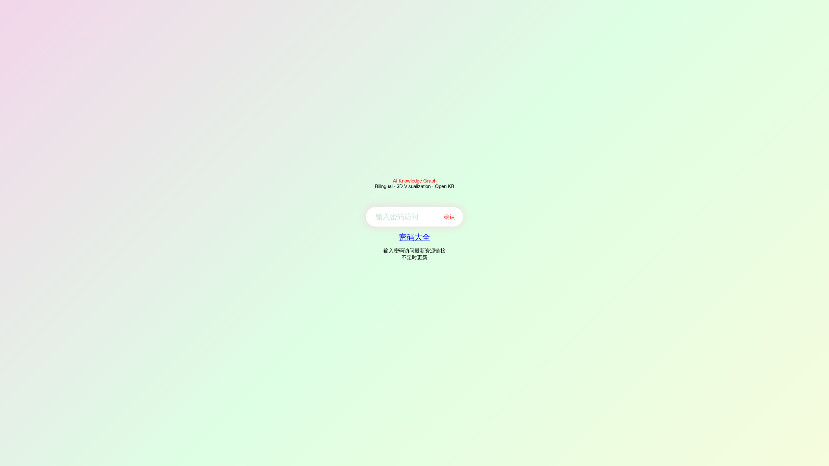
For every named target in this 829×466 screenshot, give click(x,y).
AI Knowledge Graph (415, 180)
